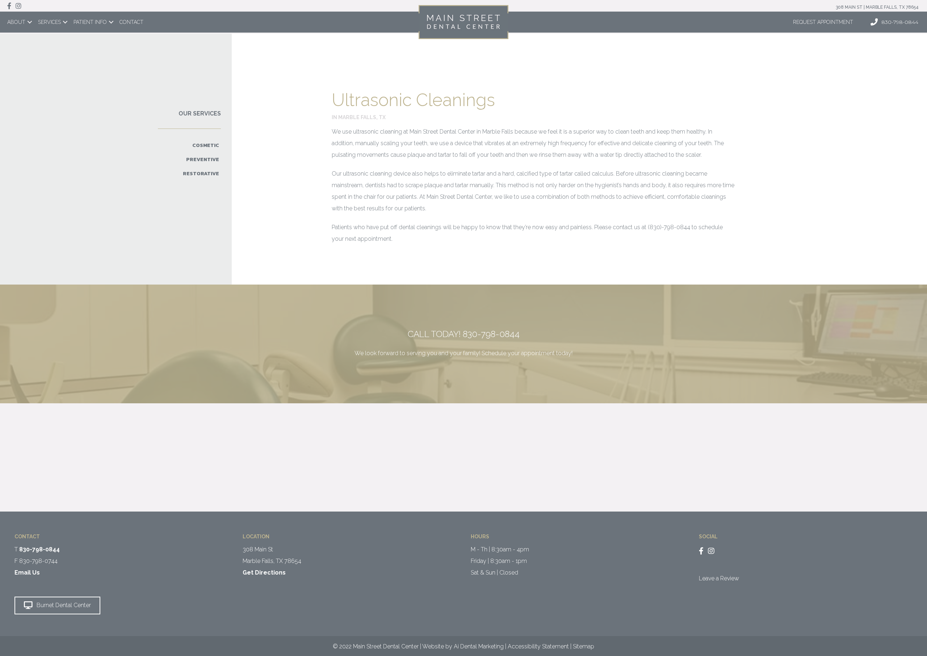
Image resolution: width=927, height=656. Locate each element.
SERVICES (49, 22)
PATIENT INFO (90, 22)
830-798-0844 (491, 334)
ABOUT (16, 22)
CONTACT (131, 22)
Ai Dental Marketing (479, 646)
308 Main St (258, 549)
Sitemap (583, 646)
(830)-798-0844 (669, 227)
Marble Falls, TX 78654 (272, 561)
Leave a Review (719, 578)
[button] (57, 605)
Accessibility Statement (538, 646)
